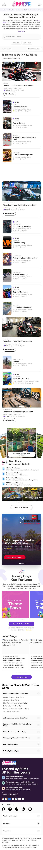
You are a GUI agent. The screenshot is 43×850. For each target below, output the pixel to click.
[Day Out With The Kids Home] (21, 4)
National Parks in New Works (13, 706)
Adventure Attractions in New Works (16, 693)
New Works (24, 10)
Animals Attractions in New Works (15, 718)
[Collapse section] (38, 693)
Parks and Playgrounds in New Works (16, 709)
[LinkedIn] (10, 809)
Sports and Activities (36, 10)
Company (6, 831)
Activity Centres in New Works (13, 697)
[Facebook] (3, 809)
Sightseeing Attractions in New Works (16, 738)
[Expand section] (38, 718)
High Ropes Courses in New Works (15, 703)
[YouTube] (30, 809)
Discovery (6, 823)
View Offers (27, 42)
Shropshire (15, 10)
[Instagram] (23, 809)
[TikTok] (16, 809)
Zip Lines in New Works (11, 712)
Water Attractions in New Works (14, 732)
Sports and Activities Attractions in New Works (17, 725)
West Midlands (6, 10)
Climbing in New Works (11, 700)
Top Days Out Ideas (10, 816)
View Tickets (16, 42)
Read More (21, 31)
